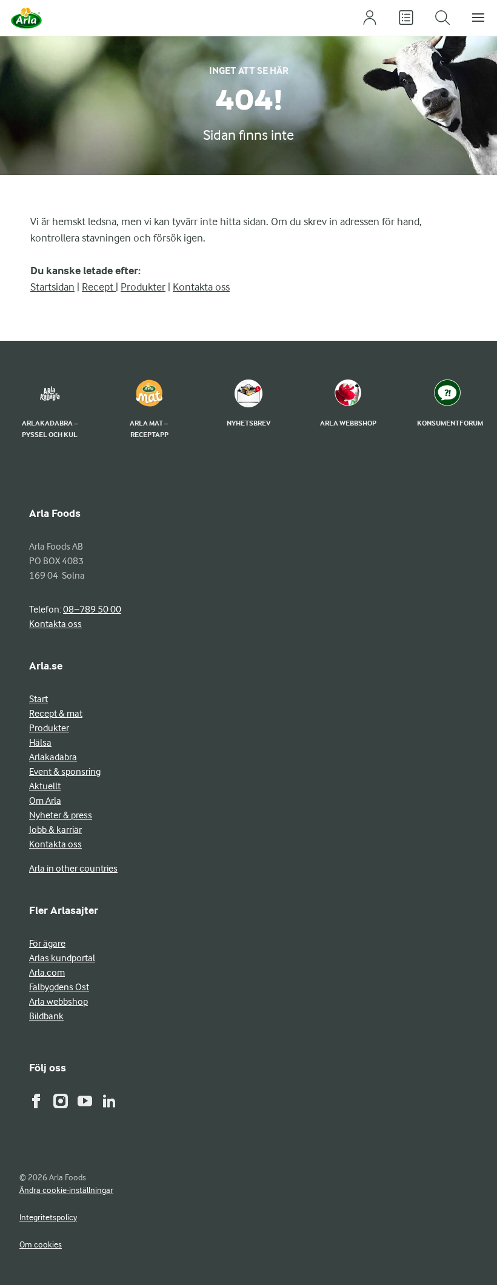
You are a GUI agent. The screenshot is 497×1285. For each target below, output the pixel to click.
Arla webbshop (58, 1001)
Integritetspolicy (48, 1217)
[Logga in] (370, 18)
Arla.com (47, 972)
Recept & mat (55, 713)
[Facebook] (36, 1101)
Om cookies (40, 1244)
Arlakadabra (53, 757)
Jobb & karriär (55, 829)
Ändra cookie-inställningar (66, 1190)
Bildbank (46, 1016)
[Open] (406, 18)
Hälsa (40, 742)
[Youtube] (85, 1101)
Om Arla (45, 800)
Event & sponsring (65, 771)
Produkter (143, 287)
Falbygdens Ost (59, 987)
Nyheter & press (60, 815)
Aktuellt (45, 786)
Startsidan (52, 287)
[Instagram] (60, 1101)
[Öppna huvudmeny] (479, 18)
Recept (99, 287)
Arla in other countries (73, 868)
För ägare (47, 943)
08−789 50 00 (92, 609)
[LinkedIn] (109, 1101)
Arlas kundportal (62, 958)
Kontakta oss (201, 287)
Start (38, 699)
